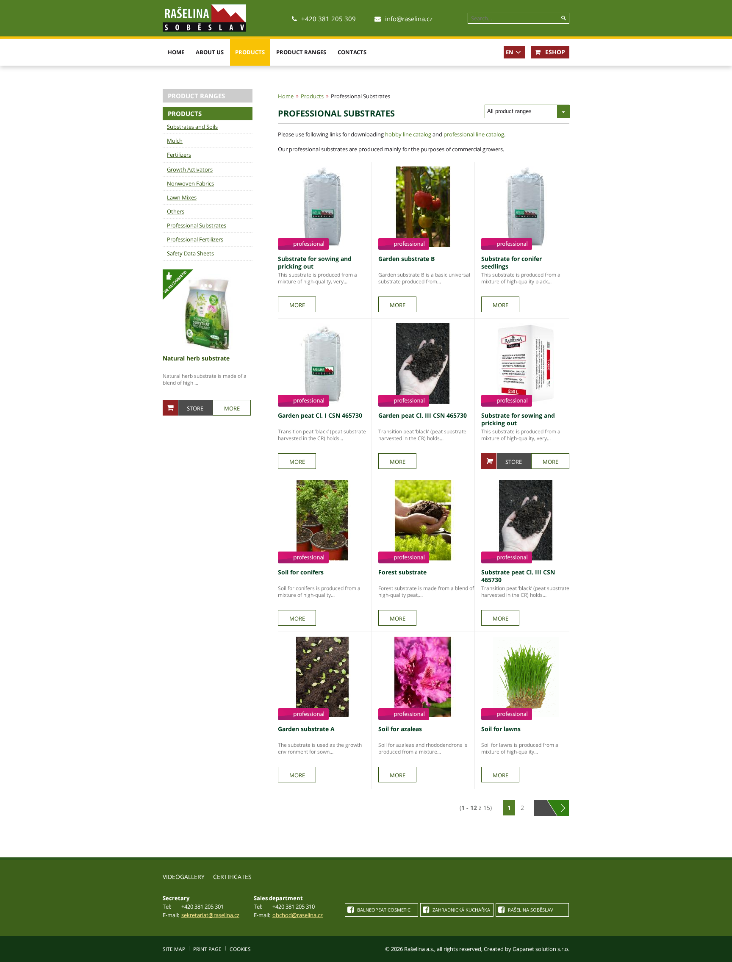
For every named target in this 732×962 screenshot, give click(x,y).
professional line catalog (474, 134)
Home (176, 52)
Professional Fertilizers (195, 239)
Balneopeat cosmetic (383, 910)
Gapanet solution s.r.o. (541, 949)
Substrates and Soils (192, 126)
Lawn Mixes (182, 197)
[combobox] (527, 111)
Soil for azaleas (400, 729)
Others (175, 211)
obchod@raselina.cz (297, 915)
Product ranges (301, 52)
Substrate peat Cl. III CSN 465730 (518, 576)
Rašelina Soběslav (530, 910)
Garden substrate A (306, 729)
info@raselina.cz (409, 18)
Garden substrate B (406, 259)
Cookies (240, 949)
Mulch (175, 140)
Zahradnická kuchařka (460, 910)
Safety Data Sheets (190, 253)
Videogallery (184, 877)
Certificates (232, 877)
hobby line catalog (408, 134)
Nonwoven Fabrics (190, 183)
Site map (174, 949)
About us (210, 52)
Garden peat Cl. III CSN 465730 (422, 415)
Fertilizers (179, 154)
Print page (207, 949)
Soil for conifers (301, 572)
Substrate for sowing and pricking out (315, 262)
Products (250, 52)
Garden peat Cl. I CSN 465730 (320, 415)
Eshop (554, 52)
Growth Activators (190, 169)
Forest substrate (402, 572)
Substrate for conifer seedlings (511, 262)
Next (562, 808)
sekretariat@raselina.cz (210, 915)
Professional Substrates (196, 225)
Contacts (352, 52)
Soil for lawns (501, 729)
